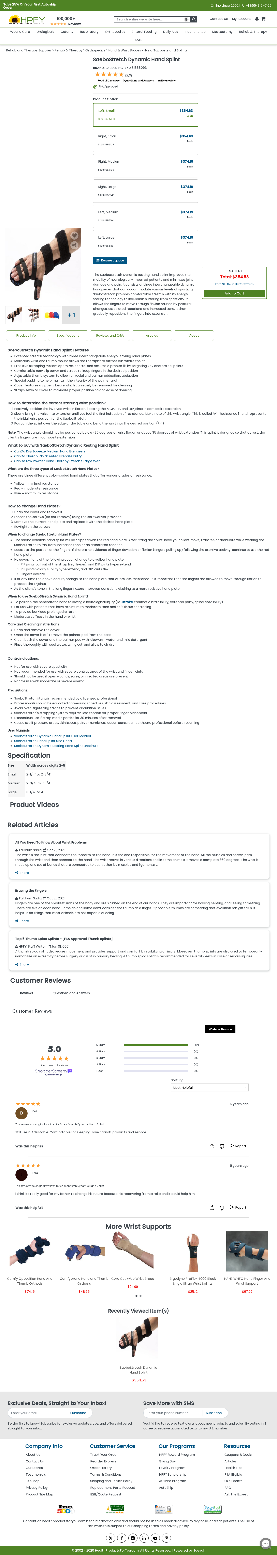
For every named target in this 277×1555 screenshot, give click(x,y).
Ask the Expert (236, 1494)
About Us (33, 1454)
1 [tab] (136, 1296)
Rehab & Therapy (253, 31)
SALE (138, 39)
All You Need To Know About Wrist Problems (51, 842)
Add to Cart (234, 293)
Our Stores (34, 1467)
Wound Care (20, 31)
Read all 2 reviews (109, 80)
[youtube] (155, 1538)
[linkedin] (144, 1538)
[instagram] (132, 1538)
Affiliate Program (172, 1481)
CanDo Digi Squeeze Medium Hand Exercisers (49, 451)
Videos (194, 335)
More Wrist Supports (138, 1226)
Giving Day (167, 1461)
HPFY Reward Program (177, 1454)
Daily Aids (170, 31)
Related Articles (33, 825)
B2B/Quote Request (105, 1494)
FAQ (227, 1487)
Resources (237, 1446)
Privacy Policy (37, 1487)
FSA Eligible (233, 1474)
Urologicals (45, 31)
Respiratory (89, 31)
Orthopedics (115, 31)
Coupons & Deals (238, 1454)
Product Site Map (39, 1494)
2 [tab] (140, 1296)
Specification (29, 755)
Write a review (167, 80)
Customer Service (112, 1446)
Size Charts (233, 1481)
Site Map (33, 1481)
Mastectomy (222, 31)
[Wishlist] (74, 235)
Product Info (26, 335)
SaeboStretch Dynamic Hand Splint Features (48, 350)
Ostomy (67, 31)
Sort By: (177, 1080)
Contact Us (219, 18)
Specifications (68, 335)
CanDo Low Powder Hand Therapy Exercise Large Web (57, 461)
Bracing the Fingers (31, 890)
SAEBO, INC (108, 67)
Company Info (44, 1446)
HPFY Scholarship (172, 1474)
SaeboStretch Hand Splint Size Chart (43, 741)
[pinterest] (166, 1538)
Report (240, 1146)
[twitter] (110, 1538)
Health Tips (233, 1467)
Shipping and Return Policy (111, 1481)
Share (24, 872)
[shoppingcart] (263, 18)
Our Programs (177, 1446)
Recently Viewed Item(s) (138, 1311)
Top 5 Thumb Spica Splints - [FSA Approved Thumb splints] (64, 938)
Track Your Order (104, 1454)
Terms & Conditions (105, 1474)
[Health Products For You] (27, 19)
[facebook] (121, 1538)
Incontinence (195, 31)
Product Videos (34, 804)
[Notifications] (257, 18)
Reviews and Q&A (110, 335)
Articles (152, 335)
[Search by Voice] (186, 19)
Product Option (105, 99)
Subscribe (78, 1413)
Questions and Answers (139, 80)
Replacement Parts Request (112, 1487)
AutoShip (166, 1487)
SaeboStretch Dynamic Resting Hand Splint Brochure (56, 745)
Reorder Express (103, 1461)
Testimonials (36, 1474)
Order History (101, 1467)
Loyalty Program (172, 1467)
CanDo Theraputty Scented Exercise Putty (48, 456)
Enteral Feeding (144, 31)
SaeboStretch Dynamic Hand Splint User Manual (52, 736)
